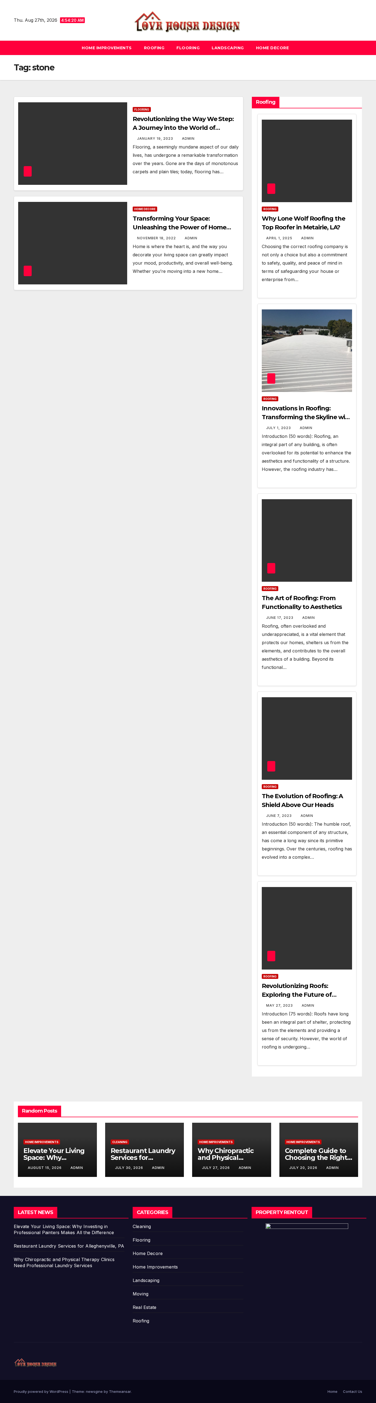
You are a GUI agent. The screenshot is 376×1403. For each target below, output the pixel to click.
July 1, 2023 (279, 428)
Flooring (188, 47)
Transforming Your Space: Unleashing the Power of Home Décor (179, 227)
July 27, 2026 (216, 1168)
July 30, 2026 (129, 1168)
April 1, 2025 (279, 238)
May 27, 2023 (280, 1005)
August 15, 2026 (45, 1168)
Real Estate (144, 1307)
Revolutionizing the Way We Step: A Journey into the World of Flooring (183, 127)
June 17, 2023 (280, 618)
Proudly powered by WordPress (41, 1391)
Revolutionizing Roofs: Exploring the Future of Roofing (297, 994)
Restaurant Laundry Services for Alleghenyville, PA (143, 1157)
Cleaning (119, 1142)
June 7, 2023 (279, 816)
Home (332, 1391)
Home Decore (272, 47)
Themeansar (120, 1391)
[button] (358, 48)
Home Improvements (107, 47)
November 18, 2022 (157, 238)
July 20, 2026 (303, 1168)
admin (188, 138)
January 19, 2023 (155, 138)
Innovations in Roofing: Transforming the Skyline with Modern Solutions (307, 417)
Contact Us (352, 1391)
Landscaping (228, 47)
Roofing (154, 47)
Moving (140, 1294)
